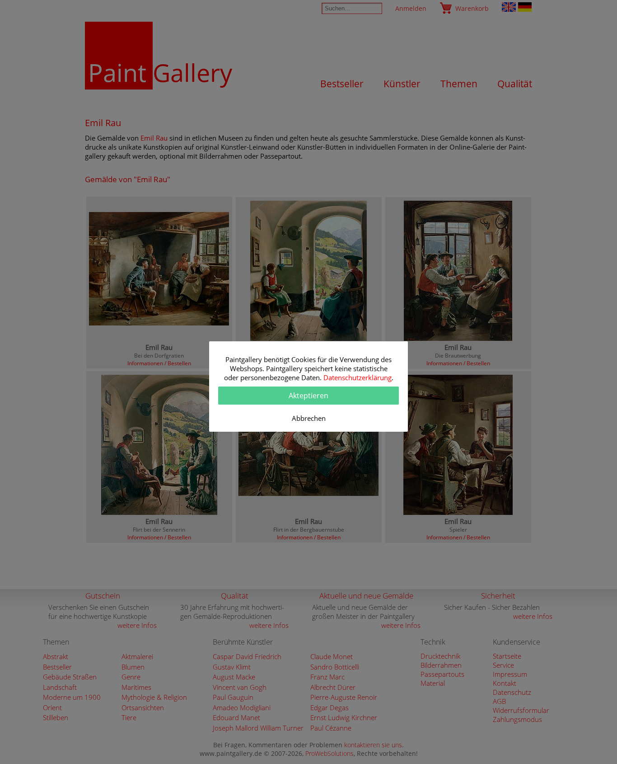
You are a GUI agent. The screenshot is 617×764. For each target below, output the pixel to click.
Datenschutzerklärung (357, 377)
